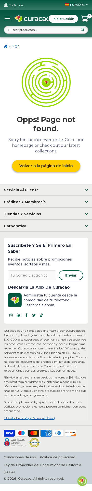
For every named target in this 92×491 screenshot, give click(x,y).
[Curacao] (32, 18)
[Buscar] (82, 29)
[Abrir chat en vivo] (82, 481)
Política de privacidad (57, 457)
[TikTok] (41, 315)
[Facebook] (26, 315)
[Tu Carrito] (84, 18)
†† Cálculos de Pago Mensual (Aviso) (29, 418)
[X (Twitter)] (34, 315)
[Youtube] (18, 315)
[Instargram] (11, 315)
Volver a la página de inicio (46, 166)
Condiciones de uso (20, 457)
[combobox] (46, 30)
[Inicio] (6, 47)
